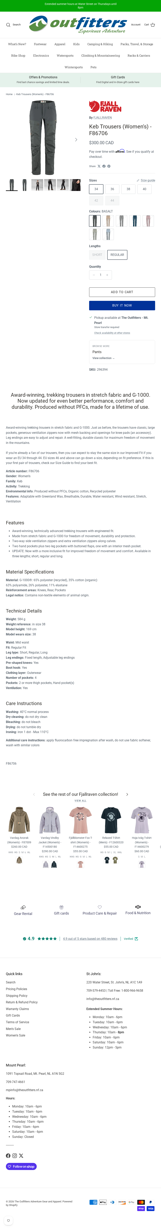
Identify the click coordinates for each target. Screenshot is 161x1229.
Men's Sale (13, 1029)
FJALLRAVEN (102, 118)
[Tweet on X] (99, 166)
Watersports (65, 55)
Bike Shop (18, 55)
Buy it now (122, 305)
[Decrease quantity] (92, 275)
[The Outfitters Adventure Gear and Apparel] (78, 25)
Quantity (95, 266)
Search (11, 982)
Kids (76, 44)
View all (80, 800)
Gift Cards (13, 1015)
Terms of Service (17, 1022)
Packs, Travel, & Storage (137, 44)
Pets (93, 67)
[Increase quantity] (108, 275)
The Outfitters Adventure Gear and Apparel (38, 1201)
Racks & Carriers (139, 55)
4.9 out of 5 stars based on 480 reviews (90, 939)
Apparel (59, 44)
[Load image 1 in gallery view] (43, 137)
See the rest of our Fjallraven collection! (80, 794)
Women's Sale (15, 1035)
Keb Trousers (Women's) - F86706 (35, 94)
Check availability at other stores (112, 332)
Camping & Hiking (100, 44)
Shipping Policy (16, 996)
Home (9, 94)
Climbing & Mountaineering (100, 55)
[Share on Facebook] (103, 166)
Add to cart (122, 292)
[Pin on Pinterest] (108, 166)
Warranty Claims (17, 1009)
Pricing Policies (16, 989)
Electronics (41, 55)
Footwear (40, 44)
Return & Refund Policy (22, 1002)
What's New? (17, 44)
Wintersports (74, 67)
